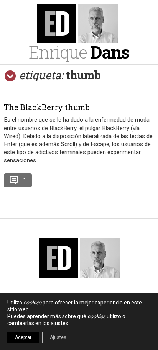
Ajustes (58, 337)
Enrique (79, 52)
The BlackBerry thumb (47, 107)
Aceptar (23, 337)
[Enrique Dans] (79, 23)
